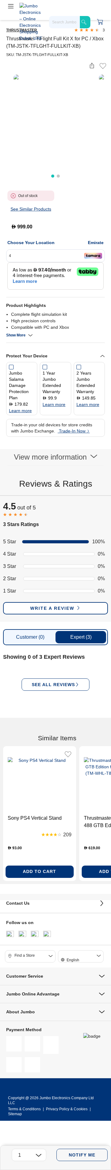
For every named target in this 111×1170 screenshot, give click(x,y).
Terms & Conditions (25, 1109)
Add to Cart (39, 871)
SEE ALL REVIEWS (53, 684)
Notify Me (82, 1154)
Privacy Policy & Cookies (67, 1109)
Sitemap (15, 1114)
